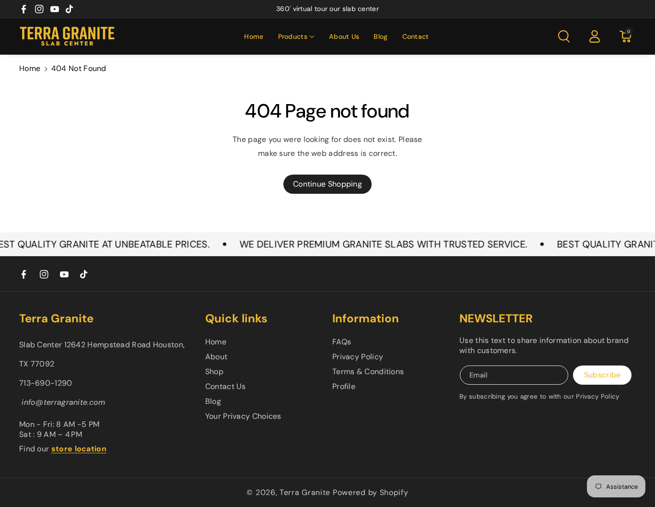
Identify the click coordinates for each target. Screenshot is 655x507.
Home (29, 68)
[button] (296, 36)
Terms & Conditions (368, 371)
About (216, 357)
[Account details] (594, 36)
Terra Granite (305, 492)
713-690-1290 (45, 383)
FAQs (341, 342)
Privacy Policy (357, 357)
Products (292, 36)
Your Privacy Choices (243, 416)
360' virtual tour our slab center (327, 8)
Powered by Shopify (371, 492)
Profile (343, 386)
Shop (214, 371)
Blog (213, 401)
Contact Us (225, 386)
